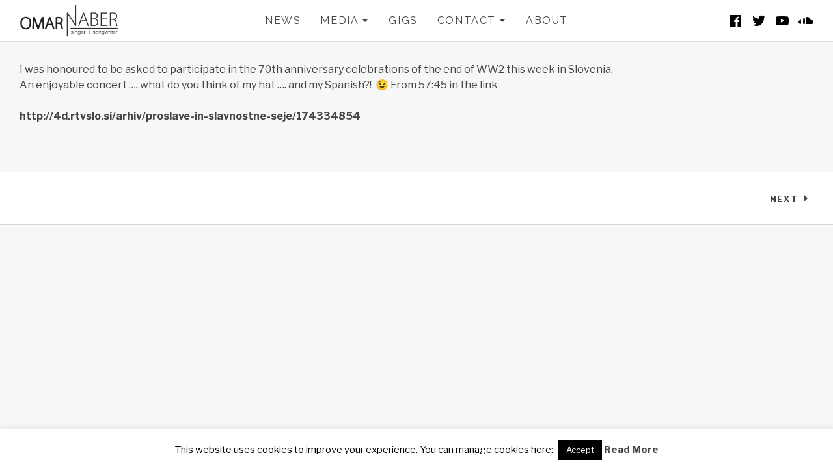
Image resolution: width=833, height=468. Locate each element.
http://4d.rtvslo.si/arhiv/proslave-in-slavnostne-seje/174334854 (190, 116)
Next (791, 201)
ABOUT (547, 20)
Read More (631, 450)
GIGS (403, 20)
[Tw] (759, 21)
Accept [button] (580, 450)
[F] (735, 21)
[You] (782, 21)
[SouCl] (805, 21)
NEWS (283, 20)
